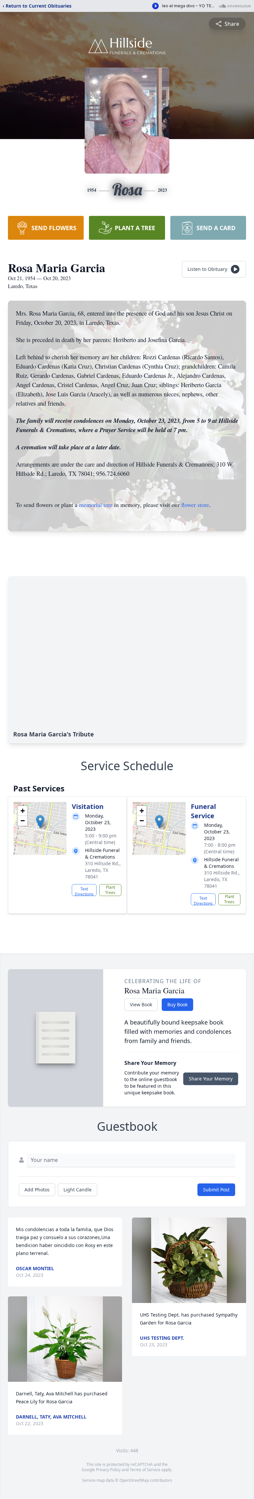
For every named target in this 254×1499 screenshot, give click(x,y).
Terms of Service (145, 1470)
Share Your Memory (211, 1078)
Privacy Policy (108, 1470)
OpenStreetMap (134, 1480)
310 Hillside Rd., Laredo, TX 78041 (103, 870)
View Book (141, 1004)
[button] (40, 821)
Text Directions (84, 891)
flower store (195, 505)
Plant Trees (110, 889)
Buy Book (177, 1004)
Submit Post (216, 1189)
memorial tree (95, 505)
